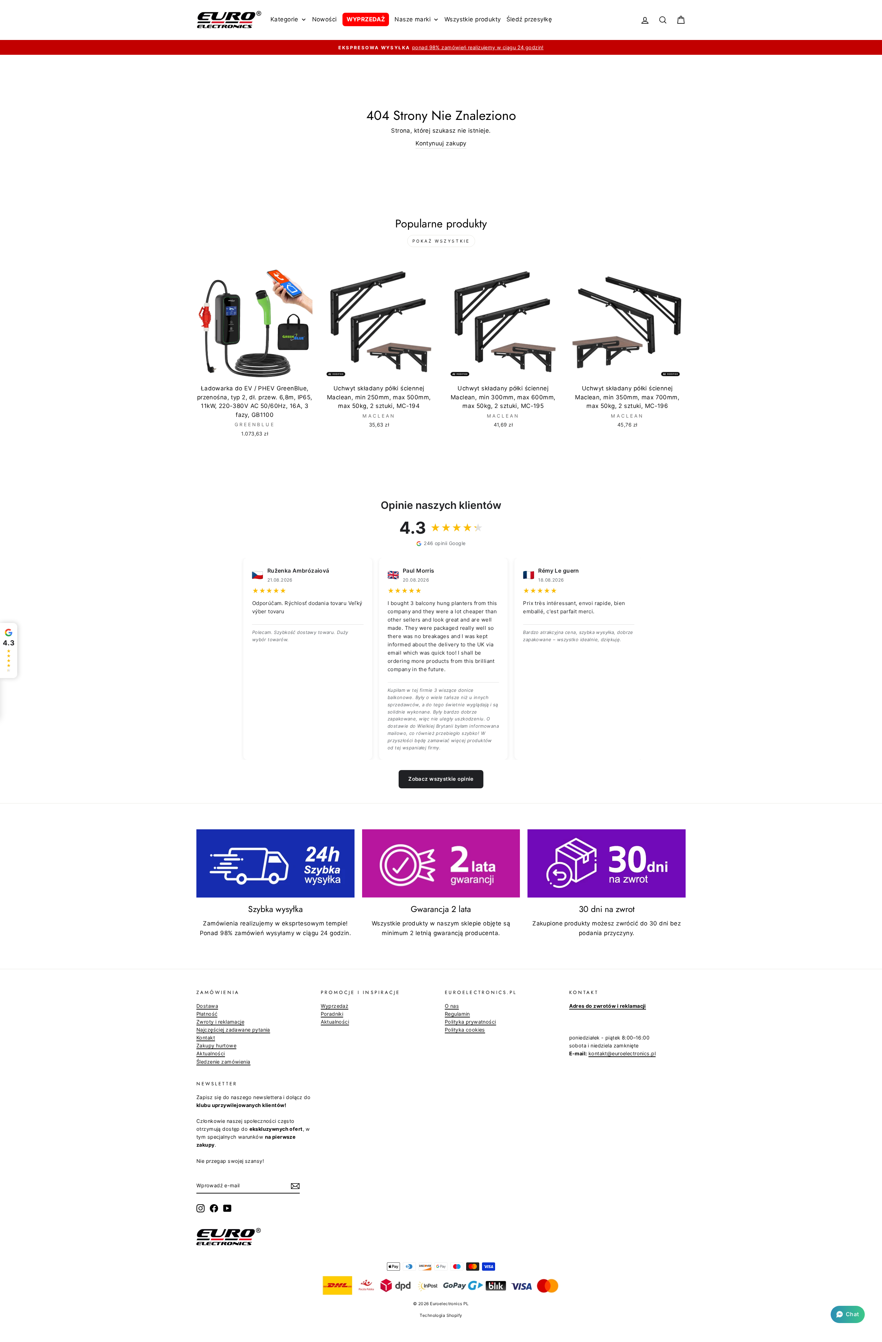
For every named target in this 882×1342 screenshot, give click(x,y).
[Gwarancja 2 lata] (441, 863)
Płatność (206, 1014)
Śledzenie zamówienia (223, 1062)
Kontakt (205, 1038)
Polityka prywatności (470, 1022)
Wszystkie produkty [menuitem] (472, 19)
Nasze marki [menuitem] (412, 19)
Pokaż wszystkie (441, 241)
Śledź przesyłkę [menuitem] (529, 19)
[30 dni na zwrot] (606, 863)
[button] (848, 1314)
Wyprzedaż (335, 1006)
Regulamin (457, 1014)
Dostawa (207, 1006)
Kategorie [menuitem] (284, 19)
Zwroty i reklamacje (220, 1022)
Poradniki (332, 1014)
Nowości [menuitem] (324, 19)
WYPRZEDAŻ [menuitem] (366, 19)
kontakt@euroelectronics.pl (622, 1053)
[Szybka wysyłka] (275, 863)
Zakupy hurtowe (216, 1045)
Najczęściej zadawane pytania (233, 1030)
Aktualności (210, 1053)
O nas (452, 1006)
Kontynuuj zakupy (441, 143)
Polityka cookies (465, 1030)
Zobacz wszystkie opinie (441, 779)
